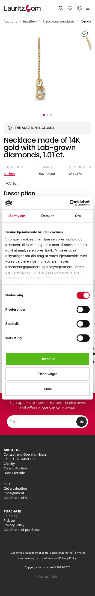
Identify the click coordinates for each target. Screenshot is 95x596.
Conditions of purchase (22, 529)
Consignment (14, 493)
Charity (9, 463)
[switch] (83, 309)
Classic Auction (15, 468)
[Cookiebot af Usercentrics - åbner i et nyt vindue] (69, 203)
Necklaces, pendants (59, 21)
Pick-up (9, 520)
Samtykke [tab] (17, 216)
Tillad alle (47, 359)
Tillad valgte (47, 374)
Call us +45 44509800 (20, 459)
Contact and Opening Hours (25, 454)
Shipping (11, 516)
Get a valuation (15, 488)
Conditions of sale (17, 497)
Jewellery (30, 21)
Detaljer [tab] (47, 216)
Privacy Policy (14, 525)
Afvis (47, 389)
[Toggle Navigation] (87, 8)
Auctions (10, 21)
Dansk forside (14, 473)
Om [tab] (78, 216)
